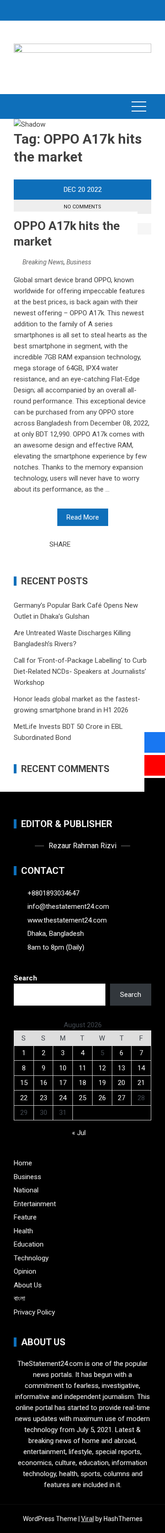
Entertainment (35, 1204)
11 (82, 1068)
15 (24, 1083)
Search (25, 978)
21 (141, 1083)
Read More (82, 517)
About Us (28, 1285)
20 (121, 1083)
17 (62, 1083)
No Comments (82, 207)
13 (121, 1068)
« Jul (79, 1133)
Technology (31, 1258)
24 (62, 1098)
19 (102, 1083)
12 (102, 1068)
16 (43, 1083)
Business (78, 262)
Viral (87, 1518)
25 (82, 1098)
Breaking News (43, 262)
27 (121, 1098)
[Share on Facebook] (80, 544)
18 (82, 1083)
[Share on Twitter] (90, 544)
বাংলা (19, 1298)
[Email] (110, 544)
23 (43, 1098)
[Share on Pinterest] (100, 544)
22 (24, 1098)
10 (62, 1068)
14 (141, 1068)
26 (102, 1098)
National (26, 1190)
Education (29, 1244)
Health (23, 1231)
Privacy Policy (34, 1312)
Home (23, 1163)
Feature (25, 1217)
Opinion (25, 1271)
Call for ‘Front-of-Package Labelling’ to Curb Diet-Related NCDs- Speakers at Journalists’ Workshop (80, 671)
